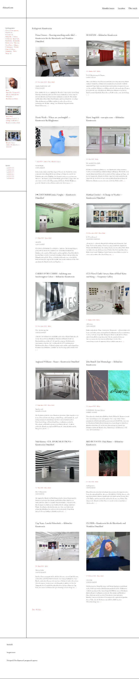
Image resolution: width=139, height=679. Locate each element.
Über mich (133, 9)
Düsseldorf (51, 82)
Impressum (11, 652)
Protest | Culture (10, 49)
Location (121, 9)
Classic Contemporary (11, 30)
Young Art (8, 53)
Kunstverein (8, 43)
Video (14, 51)
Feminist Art (9, 34)
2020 (11, 174)
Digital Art (8, 32)
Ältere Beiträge (36, 609)
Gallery (15, 36)
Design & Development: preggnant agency (22, 660)
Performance (9, 47)
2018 (11, 178)
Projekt (16, 47)
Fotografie (8, 36)
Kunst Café (16, 39)
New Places (8, 45)
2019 (11, 176)
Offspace (16, 45)
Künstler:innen (108, 9)
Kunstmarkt (16, 41)
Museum (16, 43)
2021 (11, 172)
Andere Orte (47, 161)
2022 (11, 170)
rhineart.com (8, 8)
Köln (98, 71)
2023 (11, 168)
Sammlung (8, 51)
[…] (47, 105)
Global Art (8, 39)
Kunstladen (8, 41)
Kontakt (10, 644)
